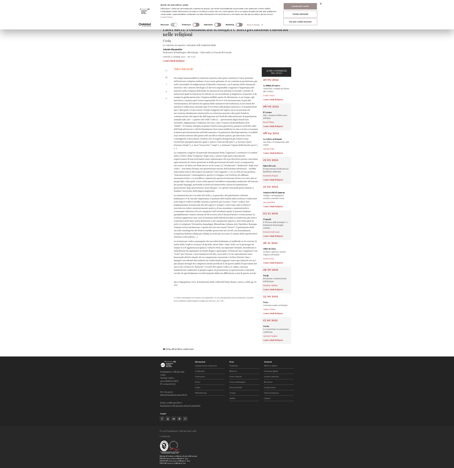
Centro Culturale (235, 376)
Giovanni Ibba (269, 202)
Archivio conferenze (271, 376)
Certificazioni (200, 371)
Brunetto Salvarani (271, 232)
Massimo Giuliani (270, 285)
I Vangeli (267, 219)
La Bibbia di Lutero (271, 85)
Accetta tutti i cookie (300, 6)
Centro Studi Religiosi (237, 382)
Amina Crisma (269, 309)
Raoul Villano (268, 122)
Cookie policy (200, 376)
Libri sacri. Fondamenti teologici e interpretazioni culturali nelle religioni (225, 31)
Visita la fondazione (271, 393)
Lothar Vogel (268, 95)
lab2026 (232, 398)
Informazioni (200, 362)
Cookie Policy (167, 17)
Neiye (265, 302)
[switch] (196, 25)
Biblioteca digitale (270, 366)
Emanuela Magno (270, 175)
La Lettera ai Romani (272, 139)
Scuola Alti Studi (235, 387)
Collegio (232, 393)
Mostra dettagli (253, 25)
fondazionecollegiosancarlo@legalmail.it (180, 405)
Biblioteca (233, 371)
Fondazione (233, 366)
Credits (197, 387)
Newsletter (268, 382)
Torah (266, 275)
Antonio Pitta (268, 149)
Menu (231, 362)
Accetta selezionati (300, 14)
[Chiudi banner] (321, 3)
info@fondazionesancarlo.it (173, 394)
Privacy (197, 382)
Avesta (266, 326)
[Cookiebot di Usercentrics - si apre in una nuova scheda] (145, 25)
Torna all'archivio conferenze (179, 349)
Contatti (267, 398)
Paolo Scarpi (268, 258)
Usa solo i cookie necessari (300, 22)
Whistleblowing (201, 393)
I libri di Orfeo (269, 249)
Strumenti (268, 362)
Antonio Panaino (270, 336)
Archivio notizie (270, 387)
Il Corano (267, 112)
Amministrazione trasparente (206, 366)
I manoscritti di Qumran (274, 192)
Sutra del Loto (269, 166)
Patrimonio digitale (271, 371)
